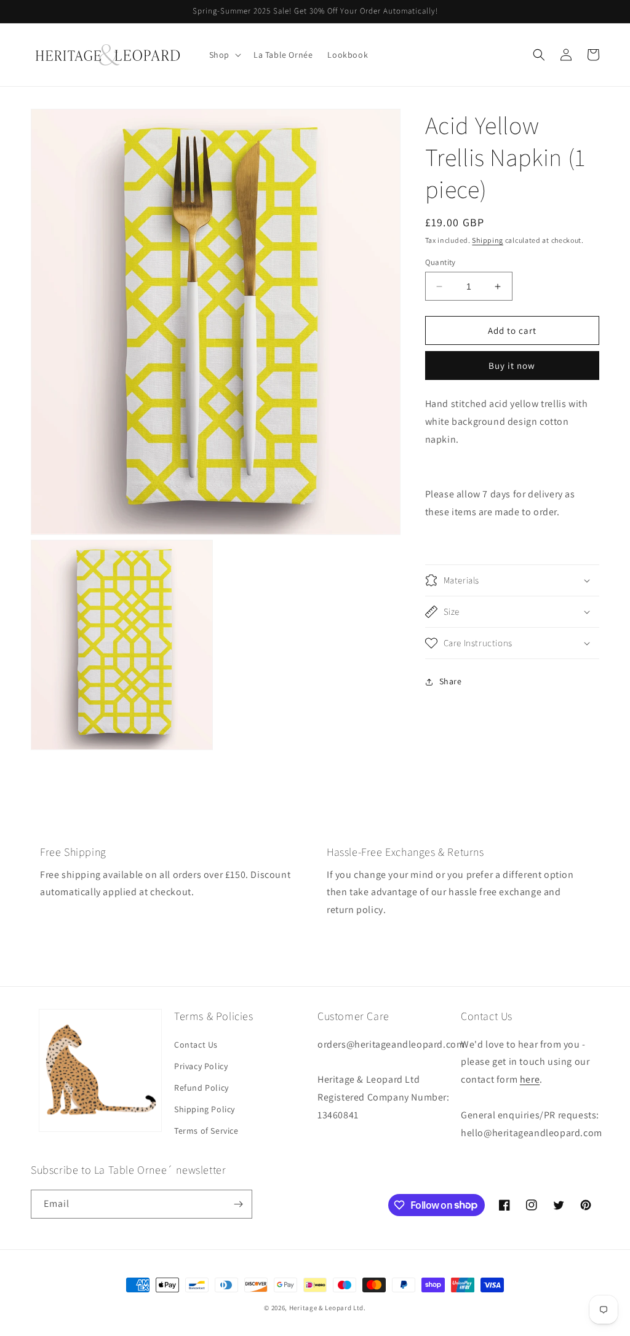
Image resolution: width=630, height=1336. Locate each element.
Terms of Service (206, 1130)
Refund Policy (201, 1087)
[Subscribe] (238, 1204)
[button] (224, 55)
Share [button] (450, 681)
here (530, 1079)
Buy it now (511, 365)
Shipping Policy (204, 1109)
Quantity (440, 262)
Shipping (487, 240)
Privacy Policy (201, 1066)
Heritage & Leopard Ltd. (327, 1307)
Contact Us (196, 1044)
